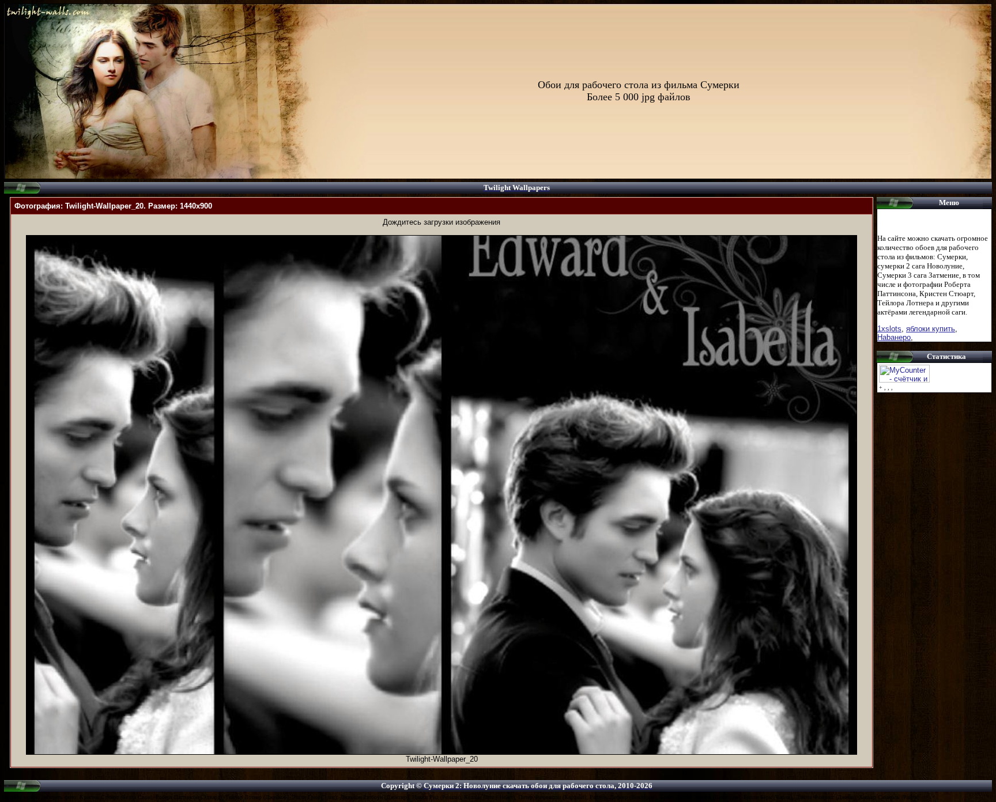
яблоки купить (930, 328)
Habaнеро (894, 337)
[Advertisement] (441, 230)
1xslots (889, 328)
